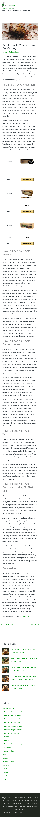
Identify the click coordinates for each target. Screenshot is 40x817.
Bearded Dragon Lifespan (13, 722)
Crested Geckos (8, 751)
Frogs (4, 754)
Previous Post (7, 624)
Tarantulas (6, 776)
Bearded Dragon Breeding (13, 744)
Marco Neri (25, 616)
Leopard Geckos (8, 762)
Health (6, 740)
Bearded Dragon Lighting (12, 719)
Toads (4, 779)
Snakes (5, 769)
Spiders (5, 772)
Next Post (34, 624)
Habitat (6, 737)
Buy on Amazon (27, 179)
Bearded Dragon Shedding (13, 730)
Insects (5, 52)
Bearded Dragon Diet (11, 733)
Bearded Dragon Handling (13, 726)
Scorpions (5, 765)
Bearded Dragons (8, 708)
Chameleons (6, 747)
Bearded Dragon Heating (12, 715)
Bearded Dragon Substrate (13, 712)
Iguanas (5, 758)
